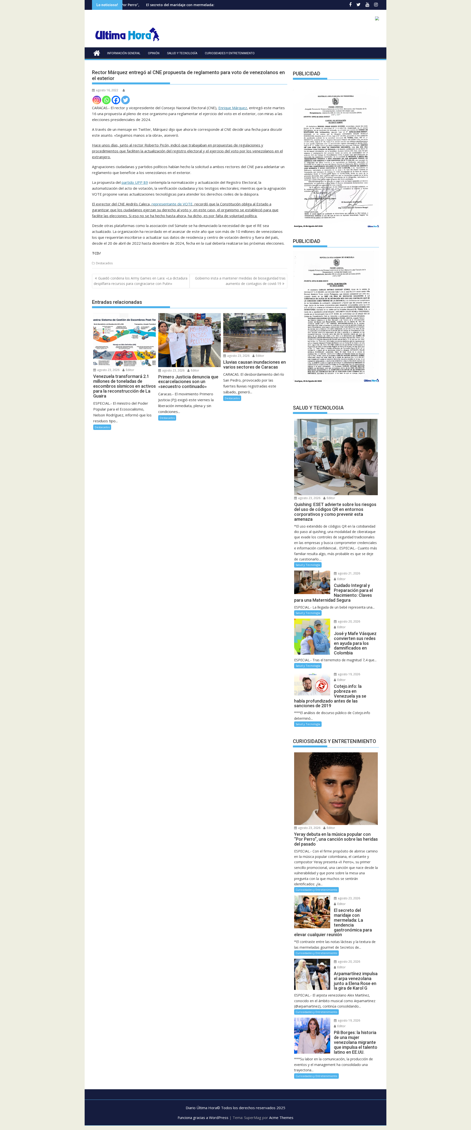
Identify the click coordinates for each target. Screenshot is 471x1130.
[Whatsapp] (106, 100)
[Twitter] (125, 100)
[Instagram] (96, 100)
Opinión (153, 53)
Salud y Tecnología (182, 53)
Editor (129, 370)
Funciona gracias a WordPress (203, 1117)
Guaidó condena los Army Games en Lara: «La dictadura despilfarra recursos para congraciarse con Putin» (140, 281)
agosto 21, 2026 (348, 573)
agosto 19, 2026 (348, 674)
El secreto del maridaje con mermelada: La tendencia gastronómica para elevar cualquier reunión (180, 4)
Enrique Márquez (232, 107)
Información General (123, 53)
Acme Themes (281, 1117)
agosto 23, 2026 (107, 370)
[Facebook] (116, 100)
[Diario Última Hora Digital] (96, 52)
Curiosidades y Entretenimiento (230, 53)
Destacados (104, 263)
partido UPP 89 (135, 182)
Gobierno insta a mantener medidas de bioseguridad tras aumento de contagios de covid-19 (240, 281)
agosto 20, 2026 (348, 621)
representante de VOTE (172, 203)
